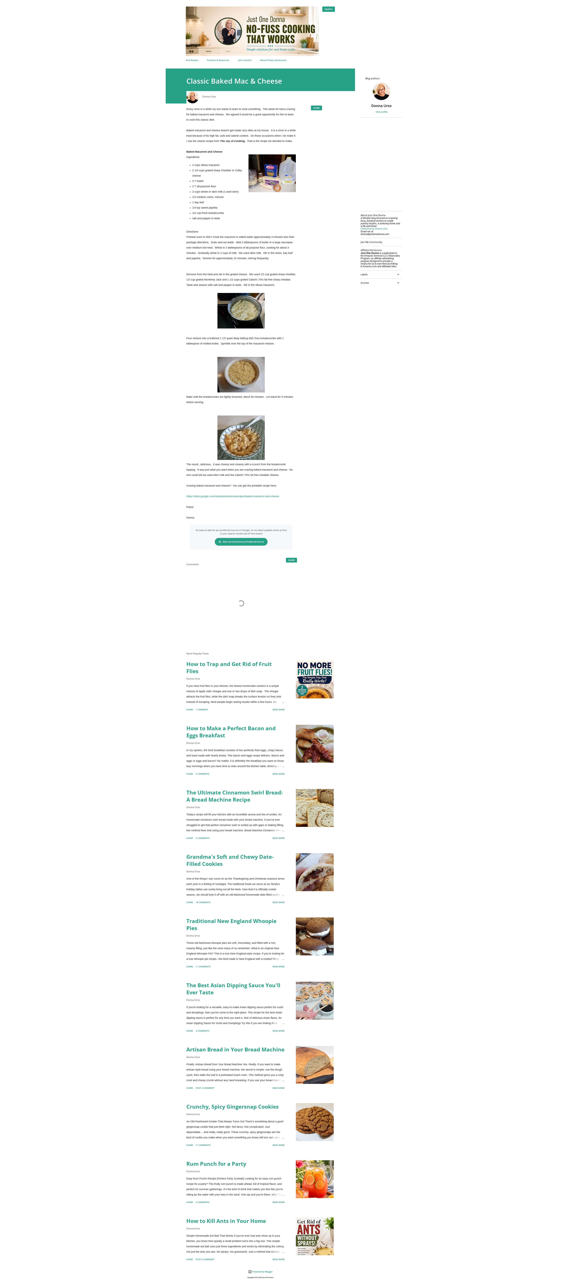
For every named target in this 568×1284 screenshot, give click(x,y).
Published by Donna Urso (374, 229)
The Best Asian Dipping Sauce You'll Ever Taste (233, 989)
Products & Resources (218, 60)
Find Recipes (192, 60)
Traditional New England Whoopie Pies (231, 924)
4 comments (202, 1202)
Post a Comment (205, 1088)
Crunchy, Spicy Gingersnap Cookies (232, 1106)
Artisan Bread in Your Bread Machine (235, 1049)
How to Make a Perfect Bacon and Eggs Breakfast (231, 732)
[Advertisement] (380, 164)
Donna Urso (381, 105)
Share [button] (316, 108)
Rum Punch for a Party (216, 1163)
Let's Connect (244, 60)
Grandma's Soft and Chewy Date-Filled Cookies (230, 860)
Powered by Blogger (262, 1271)
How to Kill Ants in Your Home (226, 1220)
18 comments (203, 902)
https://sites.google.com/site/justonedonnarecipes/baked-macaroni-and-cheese (232, 496)
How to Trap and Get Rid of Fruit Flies (229, 667)
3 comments (202, 773)
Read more (279, 709)
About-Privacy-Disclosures (273, 60)
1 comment (202, 709)
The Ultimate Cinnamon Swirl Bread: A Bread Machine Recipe (234, 796)
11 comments (203, 966)
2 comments (202, 838)
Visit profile (381, 111)
